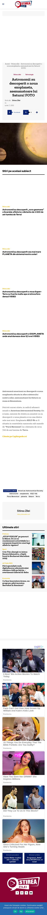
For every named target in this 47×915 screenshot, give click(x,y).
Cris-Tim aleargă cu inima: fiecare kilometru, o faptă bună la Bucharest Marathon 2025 (15, 555)
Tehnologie (29, 75)
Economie (6, 578)
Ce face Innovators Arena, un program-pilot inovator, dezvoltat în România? (16, 583)
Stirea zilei (15, 64)
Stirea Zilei (16, 100)
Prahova (5, 534)
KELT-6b (33, 494)
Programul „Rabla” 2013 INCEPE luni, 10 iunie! (34, 860)
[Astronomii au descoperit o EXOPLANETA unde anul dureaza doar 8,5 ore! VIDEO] (23, 314)
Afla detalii (30, 911)
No (21, 911)
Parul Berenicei (13, 496)
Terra (38, 496)
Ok (15, 911)
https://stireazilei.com (23, 514)
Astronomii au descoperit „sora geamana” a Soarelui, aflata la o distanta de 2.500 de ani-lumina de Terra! (23, 212)
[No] (44, 908)
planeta (24, 496)
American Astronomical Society (30, 491)
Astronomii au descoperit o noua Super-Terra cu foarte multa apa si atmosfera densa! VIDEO (22, 294)
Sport (4, 549)
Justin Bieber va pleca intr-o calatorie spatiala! (12, 860)
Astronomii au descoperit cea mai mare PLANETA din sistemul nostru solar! (21, 253)
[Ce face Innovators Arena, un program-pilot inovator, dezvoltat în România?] (38, 582)
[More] (37, 112)
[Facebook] (17, 892)
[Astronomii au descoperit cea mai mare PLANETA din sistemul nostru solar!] (23, 232)
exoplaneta (24, 494)
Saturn (31, 496)
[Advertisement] (23, 39)
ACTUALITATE (7, 563)
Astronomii (14, 494)
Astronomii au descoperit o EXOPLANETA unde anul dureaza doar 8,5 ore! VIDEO (23, 335)
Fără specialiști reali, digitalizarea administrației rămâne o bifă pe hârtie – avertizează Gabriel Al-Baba (15, 569)
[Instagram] (22, 892)
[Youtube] (31, 892)
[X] (26, 892)
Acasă (7, 64)
